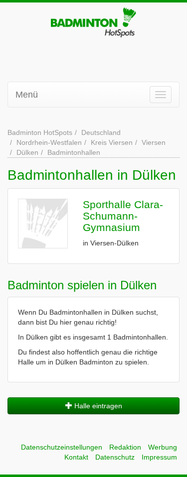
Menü (26, 95)
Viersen (154, 142)
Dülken (27, 152)
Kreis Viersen (112, 142)
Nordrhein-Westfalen (49, 142)
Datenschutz (115, 457)
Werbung (162, 447)
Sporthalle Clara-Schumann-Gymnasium (123, 216)
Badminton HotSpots (39, 132)
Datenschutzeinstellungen (61, 447)
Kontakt (76, 457)
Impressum (159, 457)
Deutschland (101, 132)
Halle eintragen (97, 406)
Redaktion (125, 447)
